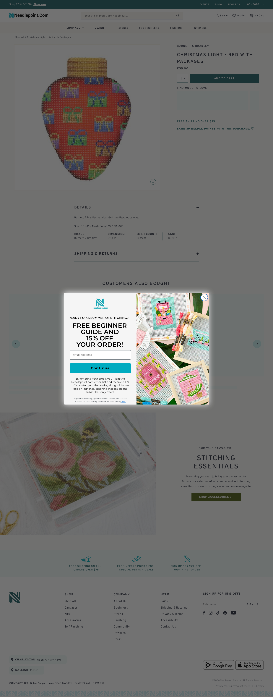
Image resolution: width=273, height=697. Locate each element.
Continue (100, 368)
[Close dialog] (204, 297)
